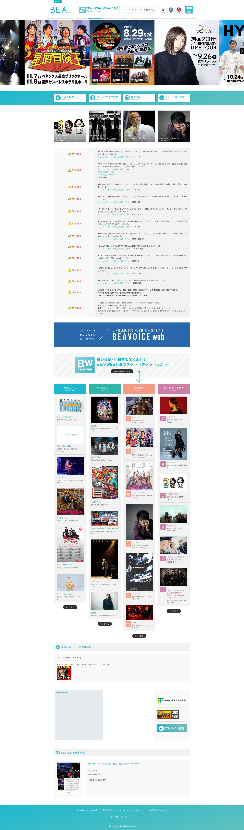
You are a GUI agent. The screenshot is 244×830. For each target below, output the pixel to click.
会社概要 (80, 810)
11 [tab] (185, 19)
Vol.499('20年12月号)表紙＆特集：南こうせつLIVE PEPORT (115, 763)
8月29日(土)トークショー (107, 172)
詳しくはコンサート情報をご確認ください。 (115, 156)
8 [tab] (144, 19)
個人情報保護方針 (92, 810)
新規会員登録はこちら (122, 371)
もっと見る (70, 607)
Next (242, 51)
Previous (2, 51)
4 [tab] (90, 19)
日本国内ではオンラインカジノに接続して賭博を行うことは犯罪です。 (84, 664)
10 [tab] (172, 19)
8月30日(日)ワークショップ (108, 174)
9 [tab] (158, 19)
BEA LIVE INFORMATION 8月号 (69, 657)
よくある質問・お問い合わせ (156, 810)
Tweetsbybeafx (61, 692)
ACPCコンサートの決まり (133, 810)
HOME (58, 1)
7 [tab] (131, 19)
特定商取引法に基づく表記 (111, 810)
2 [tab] (62, 19)
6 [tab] (117, 19)
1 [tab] (48, 19)
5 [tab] (103, 19)
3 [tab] (76, 19)
